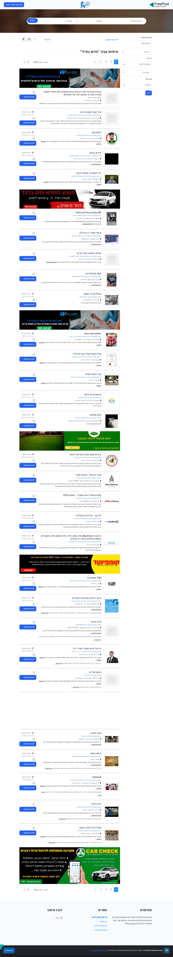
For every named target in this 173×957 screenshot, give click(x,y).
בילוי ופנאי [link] (87, 398)
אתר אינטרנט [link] (80, 807)
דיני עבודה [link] (74, 652)
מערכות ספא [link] (65, 768)
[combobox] (90, 21)
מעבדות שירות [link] (43, 636)
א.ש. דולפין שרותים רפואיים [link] (86, 598)
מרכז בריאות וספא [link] (77, 756)
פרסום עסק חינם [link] (99, 917)
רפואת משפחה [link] (53, 613)
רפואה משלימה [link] (76, 357)
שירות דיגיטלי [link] (79, 819)
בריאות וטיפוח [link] (86, 176)
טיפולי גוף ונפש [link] (76, 176)
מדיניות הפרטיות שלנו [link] (100, 950)
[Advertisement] (69, 710)
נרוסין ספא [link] (95, 753)
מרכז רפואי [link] (77, 519)
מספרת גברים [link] (77, 215)
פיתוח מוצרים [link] (80, 478)
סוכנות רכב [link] (81, 115)
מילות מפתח (146, 37)
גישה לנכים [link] (56, 768)
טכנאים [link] (82, 256)
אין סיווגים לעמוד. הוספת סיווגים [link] (90, 687)
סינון (148, 93)
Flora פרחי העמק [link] (92, 294)
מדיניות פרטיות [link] (100, 925)
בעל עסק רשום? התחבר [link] (14, 4)
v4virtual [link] (96, 777)
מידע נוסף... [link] (44, 613)
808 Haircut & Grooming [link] (88, 212)
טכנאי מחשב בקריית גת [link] (89, 253)
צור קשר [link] (103, 921)
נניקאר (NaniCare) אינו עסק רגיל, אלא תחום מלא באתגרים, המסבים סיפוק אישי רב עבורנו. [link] (71, 537)
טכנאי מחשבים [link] (74, 256)
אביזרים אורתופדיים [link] (75, 542)
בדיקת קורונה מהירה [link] (83, 613)
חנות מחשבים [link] (79, 636)
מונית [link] (72, 377)
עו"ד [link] (92, 663)
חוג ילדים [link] (80, 831)
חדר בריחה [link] (83, 792)
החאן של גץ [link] (95, 672)
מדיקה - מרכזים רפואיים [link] (88, 515)
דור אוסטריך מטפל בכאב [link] (88, 173)
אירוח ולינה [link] (87, 675)
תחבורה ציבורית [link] (80, 377)
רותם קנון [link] (96, 132)
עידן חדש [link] (96, 621)
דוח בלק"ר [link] (96, 804)
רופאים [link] (73, 613)
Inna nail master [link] (92, 333)
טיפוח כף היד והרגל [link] (75, 337)
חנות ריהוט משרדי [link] (81, 498)
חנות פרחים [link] (83, 297)
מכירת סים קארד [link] (54, 636)
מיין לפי (148, 79)
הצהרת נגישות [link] (101, 930)
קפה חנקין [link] (96, 733)
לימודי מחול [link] (70, 842)
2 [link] (111, 61)
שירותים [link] (88, 135)
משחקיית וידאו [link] (57, 792)
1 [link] (116, 61)
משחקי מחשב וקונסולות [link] (71, 792)
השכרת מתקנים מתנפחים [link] (76, 156)
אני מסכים (9, 950)
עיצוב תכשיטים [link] (79, 418)
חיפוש (32, 20)
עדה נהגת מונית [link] (93, 374)
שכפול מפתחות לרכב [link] (78, 277)
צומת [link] (89, 98)
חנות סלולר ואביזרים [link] (67, 636)
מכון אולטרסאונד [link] (64, 613)
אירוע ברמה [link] (95, 153)
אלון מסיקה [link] (95, 415)
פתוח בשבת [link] (70, 819)
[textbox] (90, 21)
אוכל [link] (89, 736)
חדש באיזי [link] (76, 663)
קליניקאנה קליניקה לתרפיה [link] (87, 354)
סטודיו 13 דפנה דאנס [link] (90, 827)
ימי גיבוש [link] (48, 792)
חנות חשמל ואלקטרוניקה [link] (93, 636)
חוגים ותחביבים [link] (79, 842)
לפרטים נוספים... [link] (95, 164)
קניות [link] (89, 297)
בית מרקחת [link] (77, 458)
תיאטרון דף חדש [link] (92, 394)
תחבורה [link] (88, 115)
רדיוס (149, 58)
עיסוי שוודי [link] (84, 768)
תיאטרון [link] (80, 398)
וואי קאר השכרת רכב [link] (90, 112)
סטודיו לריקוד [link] (89, 842)
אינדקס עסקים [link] (111, 39)
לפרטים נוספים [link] (29, 97)
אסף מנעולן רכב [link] (93, 273)
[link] (159, 4)
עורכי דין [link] (81, 652)
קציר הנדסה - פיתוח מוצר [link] (88, 475)
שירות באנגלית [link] (85, 663)
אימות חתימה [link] (67, 663)
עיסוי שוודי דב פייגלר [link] (90, 233)
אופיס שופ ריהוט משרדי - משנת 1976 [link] (82, 495)
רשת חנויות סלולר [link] (81, 625)
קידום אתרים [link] (80, 135)
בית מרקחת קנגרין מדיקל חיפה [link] (85, 454)
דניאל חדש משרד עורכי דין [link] (87, 648)
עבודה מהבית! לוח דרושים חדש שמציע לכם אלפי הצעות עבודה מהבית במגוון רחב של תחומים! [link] (72, 93)
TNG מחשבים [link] (94, 578)
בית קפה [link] (84, 736)
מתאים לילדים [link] (60, 842)
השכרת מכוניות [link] (72, 115)
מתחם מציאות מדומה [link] (76, 780)
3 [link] (106, 61)
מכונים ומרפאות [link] (76, 601)
